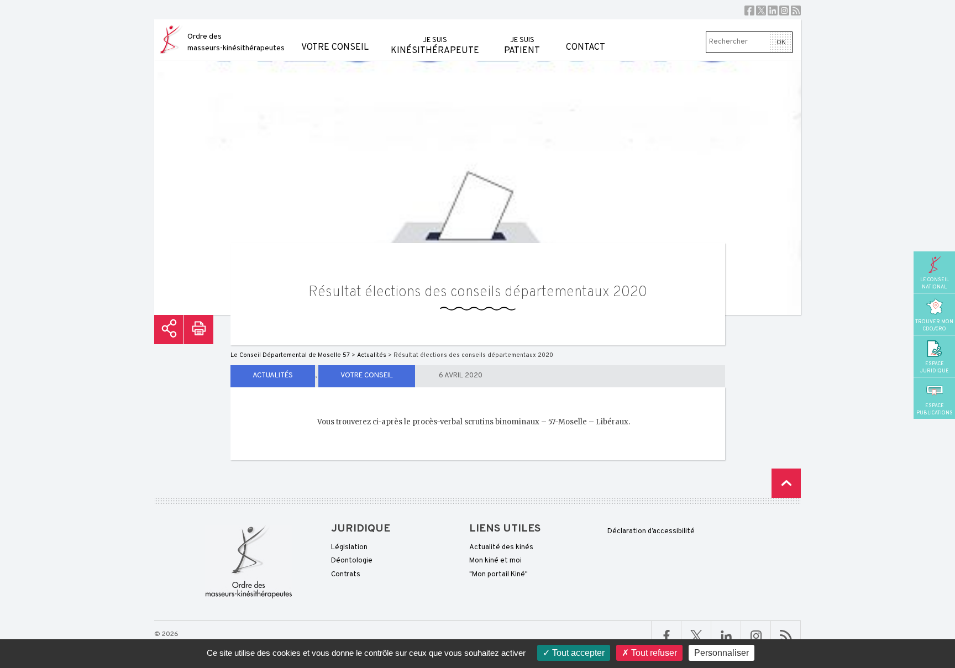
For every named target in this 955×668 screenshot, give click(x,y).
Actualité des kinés (501, 547)
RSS (796, 10)
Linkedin (773, 10)
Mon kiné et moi (495, 560)
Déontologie (351, 560)
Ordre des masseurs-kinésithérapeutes (236, 42)
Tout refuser (653, 653)
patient (522, 46)
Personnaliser (721, 653)
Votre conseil (335, 47)
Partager (168, 329)
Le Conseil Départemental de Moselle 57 (290, 355)
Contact (585, 47)
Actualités (273, 375)
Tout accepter (577, 653)
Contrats (345, 574)
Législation (349, 547)
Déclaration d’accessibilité (651, 531)
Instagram (784, 10)
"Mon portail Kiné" (498, 574)
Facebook (749, 10)
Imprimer (198, 329)
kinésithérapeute (435, 46)
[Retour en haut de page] (786, 483)
